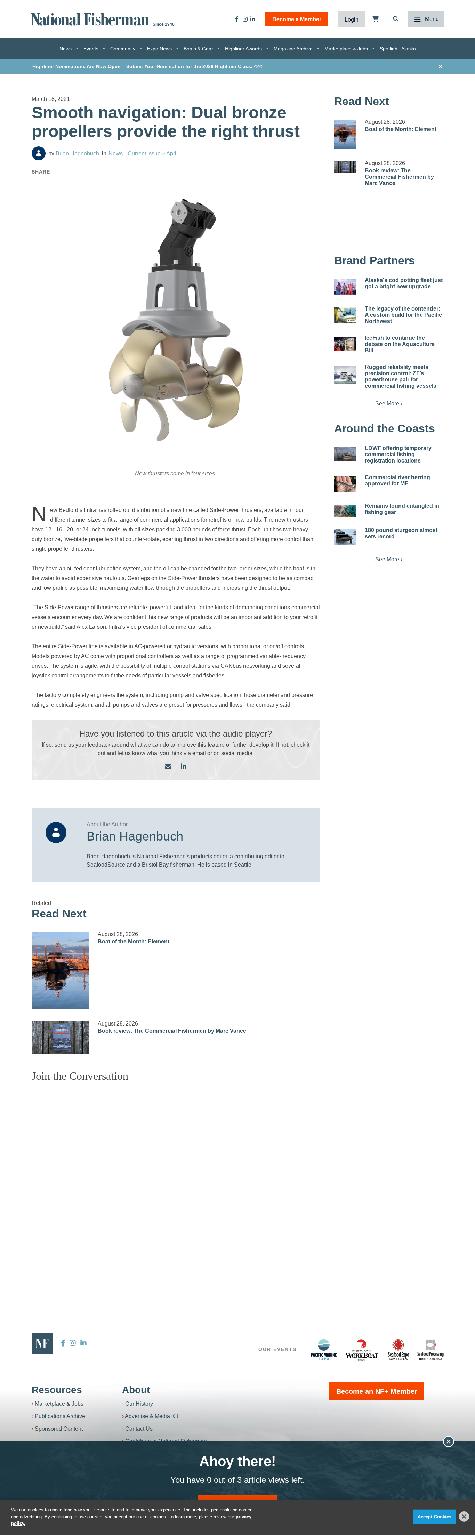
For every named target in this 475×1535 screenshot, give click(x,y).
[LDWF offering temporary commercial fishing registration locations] (345, 454)
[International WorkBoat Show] (362, 1349)
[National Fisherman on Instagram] (245, 19)
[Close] (464, 1516)
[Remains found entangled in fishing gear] (345, 511)
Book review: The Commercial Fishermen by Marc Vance (172, 1031)
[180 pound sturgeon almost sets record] (345, 537)
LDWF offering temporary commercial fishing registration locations (398, 454)
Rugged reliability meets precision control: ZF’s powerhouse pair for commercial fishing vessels (400, 376)
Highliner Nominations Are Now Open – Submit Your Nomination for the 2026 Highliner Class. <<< (147, 66)
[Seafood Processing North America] (430, 1349)
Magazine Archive (293, 48)
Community (122, 48)
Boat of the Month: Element (133, 942)
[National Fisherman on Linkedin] (252, 19)
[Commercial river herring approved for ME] (345, 484)
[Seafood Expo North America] (398, 1349)
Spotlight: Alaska (398, 48)
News (65, 48)
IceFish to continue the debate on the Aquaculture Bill (400, 344)
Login (352, 20)
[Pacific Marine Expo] (324, 1350)
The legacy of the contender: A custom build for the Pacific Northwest (403, 315)
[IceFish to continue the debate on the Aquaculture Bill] (345, 344)
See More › (388, 404)
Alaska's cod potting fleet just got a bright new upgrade (404, 283)
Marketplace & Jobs (346, 48)
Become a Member (296, 19)
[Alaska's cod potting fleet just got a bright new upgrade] (345, 287)
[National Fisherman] (91, 19)
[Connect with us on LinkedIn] (184, 767)
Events (90, 48)
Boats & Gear (198, 48)
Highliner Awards (243, 48)
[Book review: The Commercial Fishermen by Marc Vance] (60, 1037)
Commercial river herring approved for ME (397, 480)
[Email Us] (168, 767)
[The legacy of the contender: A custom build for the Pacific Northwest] (345, 315)
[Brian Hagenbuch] (39, 153)
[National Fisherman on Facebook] (237, 19)
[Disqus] (176, 1175)
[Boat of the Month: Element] (60, 970)
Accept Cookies (435, 1516)
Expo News (159, 48)
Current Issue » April (153, 153)
